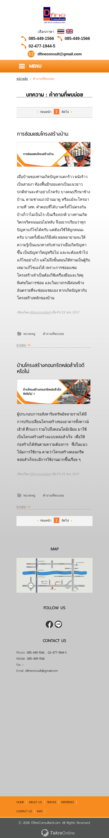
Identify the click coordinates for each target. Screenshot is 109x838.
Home (20, 802)
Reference (67, 802)
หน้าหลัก (22, 79)
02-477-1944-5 (42, 46)
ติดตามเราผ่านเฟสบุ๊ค (49, 624)
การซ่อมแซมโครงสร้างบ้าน (42, 134)
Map (40, 811)
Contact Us (24, 811)
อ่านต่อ (21, 345)
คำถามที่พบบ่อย (53, 334)
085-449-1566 (41, 38)
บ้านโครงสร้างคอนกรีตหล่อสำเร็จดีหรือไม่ (50, 368)
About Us (35, 802)
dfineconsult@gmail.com (41, 671)
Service (51, 802)
